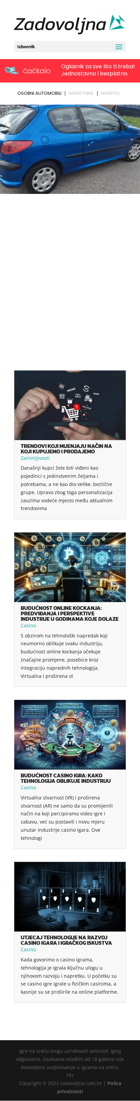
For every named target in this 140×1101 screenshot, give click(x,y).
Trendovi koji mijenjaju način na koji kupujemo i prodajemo (66, 448)
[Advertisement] (70, 270)
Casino (28, 625)
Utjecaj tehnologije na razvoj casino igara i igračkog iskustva (66, 940)
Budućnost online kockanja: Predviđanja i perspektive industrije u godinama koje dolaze (70, 613)
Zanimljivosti (35, 458)
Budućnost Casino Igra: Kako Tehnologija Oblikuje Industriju (66, 778)
